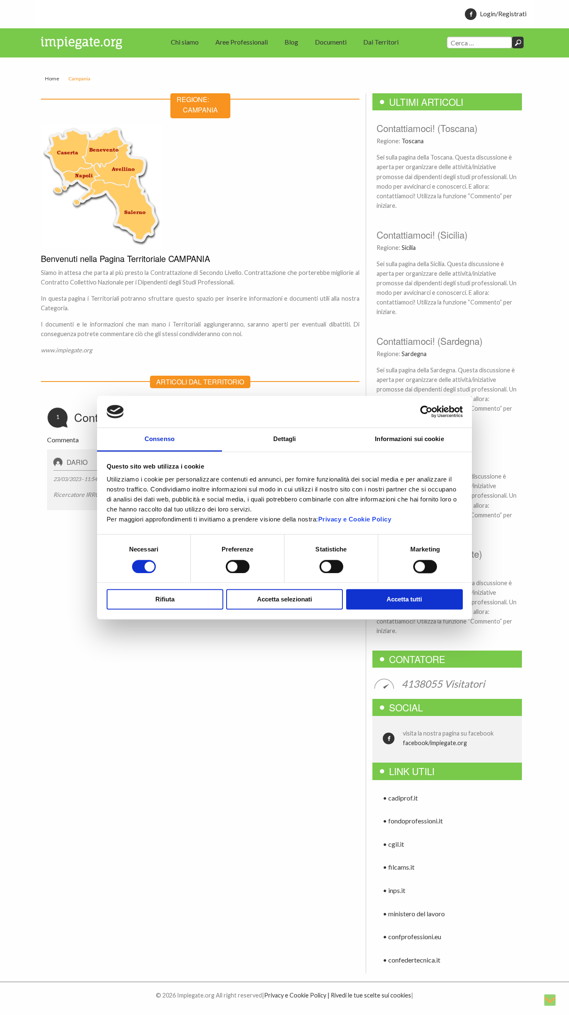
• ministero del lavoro (414, 914)
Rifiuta (165, 599)
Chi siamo (185, 42)
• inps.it (394, 890)
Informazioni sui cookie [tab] (409, 439)
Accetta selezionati (284, 599)
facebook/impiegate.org (435, 742)
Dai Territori (381, 42)
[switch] (238, 566)
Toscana (413, 141)
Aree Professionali (241, 42)
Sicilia (409, 247)
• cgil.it (393, 844)
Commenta (63, 440)
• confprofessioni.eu (412, 936)
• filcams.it (398, 867)
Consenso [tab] (160, 439)
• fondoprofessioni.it (413, 821)
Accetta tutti (404, 599)
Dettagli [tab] (284, 439)
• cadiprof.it (400, 798)
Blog (291, 42)
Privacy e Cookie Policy (355, 519)
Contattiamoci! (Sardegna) (429, 340)
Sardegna (414, 353)
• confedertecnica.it (411, 960)
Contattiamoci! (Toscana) (427, 128)
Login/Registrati (503, 13)
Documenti (331, 42)
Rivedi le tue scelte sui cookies (371, 995)
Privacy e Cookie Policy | (296, 995)
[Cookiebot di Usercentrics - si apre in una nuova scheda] (426, 411)
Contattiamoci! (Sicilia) (422, 234)
